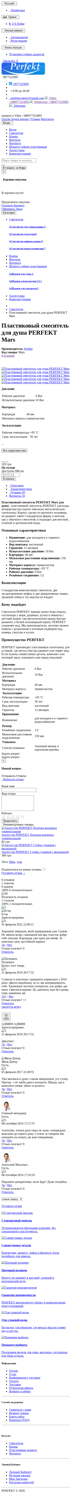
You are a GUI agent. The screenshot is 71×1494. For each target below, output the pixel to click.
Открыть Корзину (13, 205)
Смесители (16, 133)
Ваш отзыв (9, 793)
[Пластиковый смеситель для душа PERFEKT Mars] (35, 368)
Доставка (15, 1384)
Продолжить (10, 820)
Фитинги (15, 143)
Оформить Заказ (12, 208)
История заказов (19, 1475)
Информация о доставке (24, 1377)
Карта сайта (16, 1416)
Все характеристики (14, 450)
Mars (12, 861)
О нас (12, 1374)
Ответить (8, 951)
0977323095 (20, 84)
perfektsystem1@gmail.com (26, 98)
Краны (13, 136)
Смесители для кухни (23, 234)
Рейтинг (7, 813)
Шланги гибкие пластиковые (28, 146)
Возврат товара (19, 1413)
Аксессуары (17, 150)
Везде (12, 129)
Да (3, 945)
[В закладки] (3, 461)
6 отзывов (8, 355)
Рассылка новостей (21, 1482)
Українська (17, 10)
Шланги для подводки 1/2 (25, 281)
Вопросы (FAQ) (19, 1420)
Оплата (14, 1381)
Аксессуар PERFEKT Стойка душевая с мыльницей (35, 852)
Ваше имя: (8, 786)
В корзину (8, 478)
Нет (9, 945)
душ (19, 861)
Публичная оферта (21, 1388)
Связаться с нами (20, 1409)
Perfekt (28, 348)
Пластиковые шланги (23, 1450)
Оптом (13, 1370)
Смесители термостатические (27, 248)
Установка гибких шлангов (26, 54)
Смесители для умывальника (27, 226)
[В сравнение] (6, 461)
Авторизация (18, 37)
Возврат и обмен (20, 1391)
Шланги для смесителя (24, 288)
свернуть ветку (11, 1006)
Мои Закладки (18, 1478)
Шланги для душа (21, 273)
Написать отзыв (13, 779)
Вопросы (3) (17, 495)
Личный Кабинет (20, 1472)
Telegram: (19, 105)
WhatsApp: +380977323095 (51, 102)
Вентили (14, 139)
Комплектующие (20, 153)
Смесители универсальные (26, 241)
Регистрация (18, 40)
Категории (9, 212)
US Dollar (16, 23)
